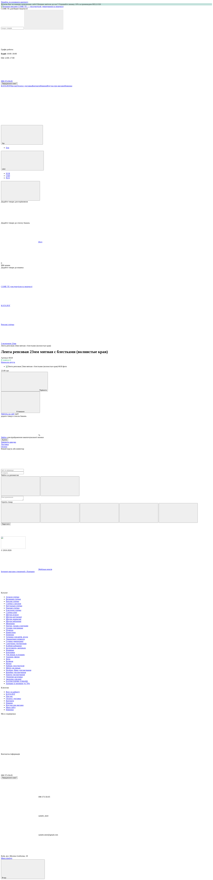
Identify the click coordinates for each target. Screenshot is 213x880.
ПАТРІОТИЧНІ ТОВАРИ (17, 681)
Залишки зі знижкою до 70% (18, 683)
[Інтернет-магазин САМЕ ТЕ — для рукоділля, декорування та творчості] (13, 548)
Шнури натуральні (14, 617)
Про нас (13, 86)
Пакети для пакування (15, 675)
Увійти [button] (4, 437)
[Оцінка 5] (178, 513)
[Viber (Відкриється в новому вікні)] (167, 105)
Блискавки (10, 652)
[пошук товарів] (43, 19)
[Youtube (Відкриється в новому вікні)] (93, 105)
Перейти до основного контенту (14, 2)
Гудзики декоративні (14, 641)
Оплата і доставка (24, 86)
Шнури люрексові (13, 619)
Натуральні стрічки (14, 606)
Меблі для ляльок (13, 668)
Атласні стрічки (12, 597)
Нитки (8, 663)
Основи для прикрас (14, 628)
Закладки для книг (14, 679)
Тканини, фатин (13, 657)
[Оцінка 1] (20, 513)
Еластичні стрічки (13, 610)
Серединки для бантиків (16, 643)
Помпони (10, 635)
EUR (8, 173)
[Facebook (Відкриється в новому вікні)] (56, 105)
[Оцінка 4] (138, 513)
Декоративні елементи (15, 639)
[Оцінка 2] (59, 513)
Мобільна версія (45, 569)
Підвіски (9, 630)
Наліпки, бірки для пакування (18, 670)
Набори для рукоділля (15, 666)
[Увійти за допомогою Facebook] (20, 486)
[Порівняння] (20, 191)
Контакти (36, 86)
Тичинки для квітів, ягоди (17, 637)
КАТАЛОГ (5, 86)
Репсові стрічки (12, 601)
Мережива (10, 624)
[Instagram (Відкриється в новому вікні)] (19, 105)
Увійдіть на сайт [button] (8, 414)
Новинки (68, 86)
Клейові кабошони (14, 646)
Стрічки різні (11, 612)
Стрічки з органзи (13, 604)
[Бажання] (106, 212)
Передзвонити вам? (9, 83)
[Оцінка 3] (99, 513)
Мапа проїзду (6, 858)
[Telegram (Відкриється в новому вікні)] (130, 105)
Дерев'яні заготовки (14, 677)
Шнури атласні (12, 615)
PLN (8, 178)
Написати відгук (8, 362)
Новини (43, 86)
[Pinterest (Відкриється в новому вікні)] (19, 124)
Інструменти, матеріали (16, 648)
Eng (7, 148)
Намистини (11, 632)
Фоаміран (10, 650)
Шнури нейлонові (13, 621)
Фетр (8, 659)
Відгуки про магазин (55, 86)
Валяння (9, 661)
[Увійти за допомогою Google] (59, 486)
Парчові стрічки (12, 608)
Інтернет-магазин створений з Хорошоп (18, 571)
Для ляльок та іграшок (15, 655)
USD (8, 176)
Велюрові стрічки (13, 599)
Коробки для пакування (16, 672)
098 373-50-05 (7, 81)
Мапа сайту (11, 707)
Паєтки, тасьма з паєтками (17, 626)
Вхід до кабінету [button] (13, 692)
